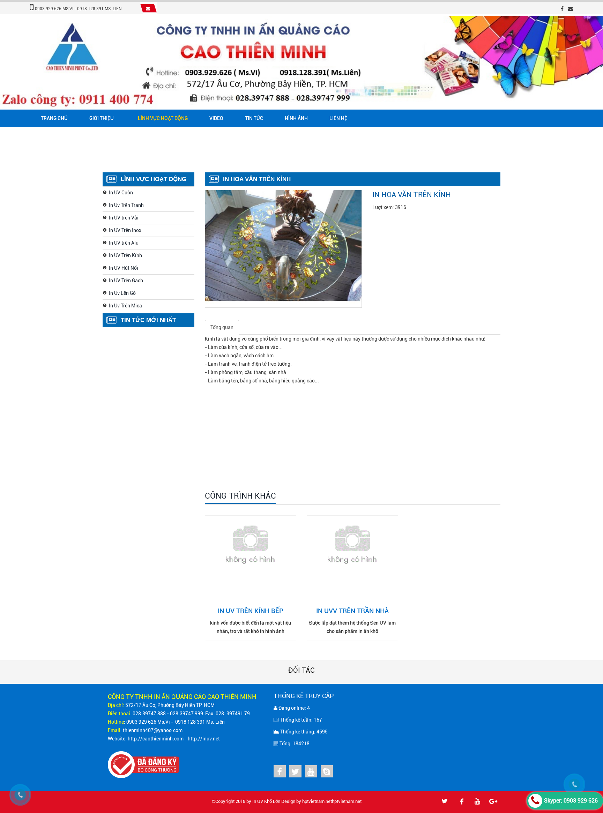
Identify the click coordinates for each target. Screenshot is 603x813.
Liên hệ (338, 118)
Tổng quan (221, 327)
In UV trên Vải (124, 218)
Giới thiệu (101, 118)
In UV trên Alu (124, 243)
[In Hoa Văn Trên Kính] (283, 248)
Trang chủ (54, 118)
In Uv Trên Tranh (126, 205)
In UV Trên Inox (125, 230)
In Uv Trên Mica (125, 305)
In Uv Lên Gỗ (122, 293)
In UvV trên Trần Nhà (352, 611)
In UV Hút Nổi (123, 268)
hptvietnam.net (317, 801)
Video (216, 118)
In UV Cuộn (121, 192)
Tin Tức (254, 118)
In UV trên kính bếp (250, 611)
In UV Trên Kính (125, 255)
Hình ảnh (296, 118)
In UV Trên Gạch (126, 280)
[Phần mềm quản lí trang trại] (363, 801)
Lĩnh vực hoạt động (163, 118)
